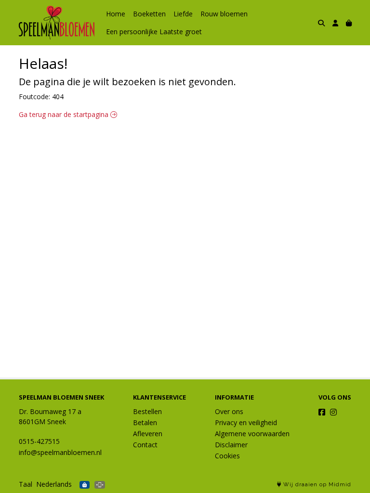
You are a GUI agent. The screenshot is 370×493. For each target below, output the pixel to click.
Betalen (145, 422)
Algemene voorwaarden (252, 433)
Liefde (183, 13)
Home (115, 13)
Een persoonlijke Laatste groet (154, 31)
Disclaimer (231, 444)
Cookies (227, 455)
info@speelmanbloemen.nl (60, 452)
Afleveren (147, 433)
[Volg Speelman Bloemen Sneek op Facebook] (321, 412)
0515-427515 (39, 441)
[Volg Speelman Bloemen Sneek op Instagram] (333, 412)
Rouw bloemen (224, 13)
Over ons (229, 411)
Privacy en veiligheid (246, 422)
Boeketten (149, 13)
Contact (145, 444)
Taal (25, 484)
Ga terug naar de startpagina (64, 114)
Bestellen (147, 411)
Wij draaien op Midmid (316, 484)
